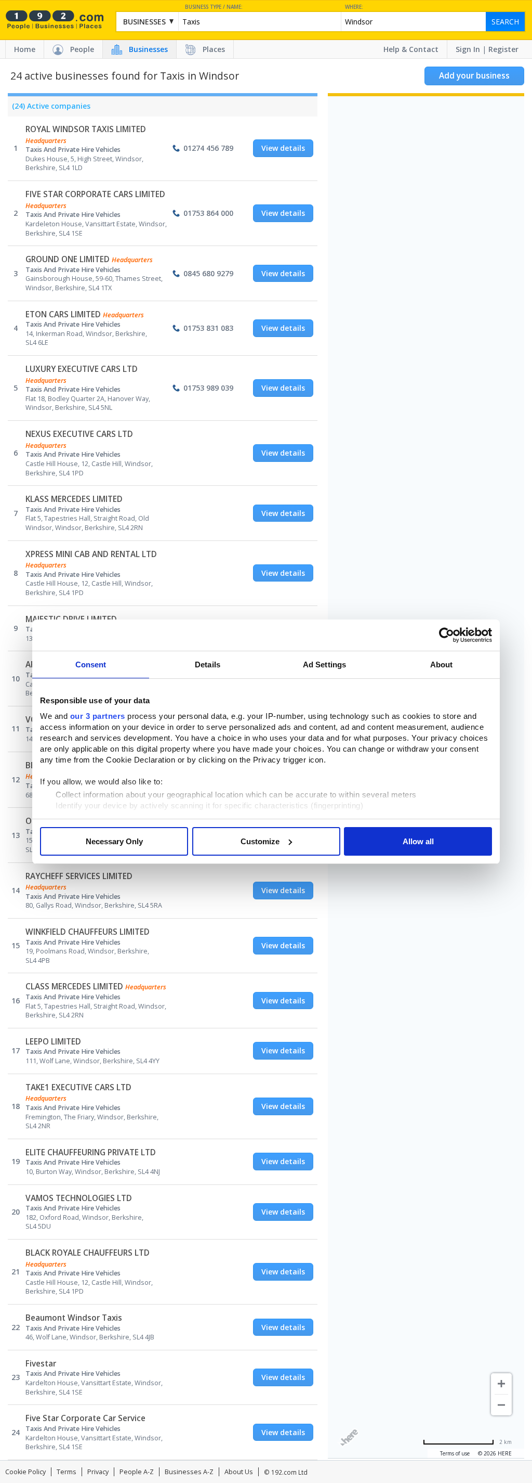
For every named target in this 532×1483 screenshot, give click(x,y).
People (82, 49)
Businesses (148, 49)
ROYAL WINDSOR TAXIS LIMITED (85, 129)
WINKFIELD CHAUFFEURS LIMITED (87, 931)
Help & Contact (410, 49)
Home (24, 49)
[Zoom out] (501, 1405)
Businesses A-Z (189, 1471)
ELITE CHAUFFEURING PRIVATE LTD (90, 1152)
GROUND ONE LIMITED (67, 259)
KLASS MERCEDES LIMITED (74, 499)
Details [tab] (207, 664)
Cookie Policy (25, 1471)
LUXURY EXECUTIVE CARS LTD (81, 369)
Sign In (468, 49)
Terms (66, 1471)
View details (283, 148)
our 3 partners (97, 716)
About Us (238, 1471)
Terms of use (455, 1453)
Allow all (418, 841)
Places (214, 49)
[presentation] (49, 109)
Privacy (98, 1471)
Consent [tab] (91, 664)
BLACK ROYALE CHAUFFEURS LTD (87, 1252)
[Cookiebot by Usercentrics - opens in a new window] (446, 635)
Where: (354, 7)
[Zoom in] (501, 1383)
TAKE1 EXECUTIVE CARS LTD (78, 1087)
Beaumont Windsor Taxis (73, 1317)
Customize (260, 841)
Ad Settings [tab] (324, 664)
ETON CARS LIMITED (63, 314)
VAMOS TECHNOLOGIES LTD (78, 1198)
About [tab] (441, 664)
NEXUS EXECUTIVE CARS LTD (79, 434)
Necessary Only (114, 841)
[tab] (49, 109)
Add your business (474, 75)
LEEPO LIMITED (53, 1041)
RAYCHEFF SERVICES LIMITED (78, 876)
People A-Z (136, 1471)
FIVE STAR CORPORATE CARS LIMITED (95, 194)
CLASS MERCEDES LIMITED (74, 986)
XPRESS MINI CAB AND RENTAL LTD (91, 554)
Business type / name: (214, 7)
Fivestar (40, 1363)
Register (503, 49)
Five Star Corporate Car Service (85, 1418)
